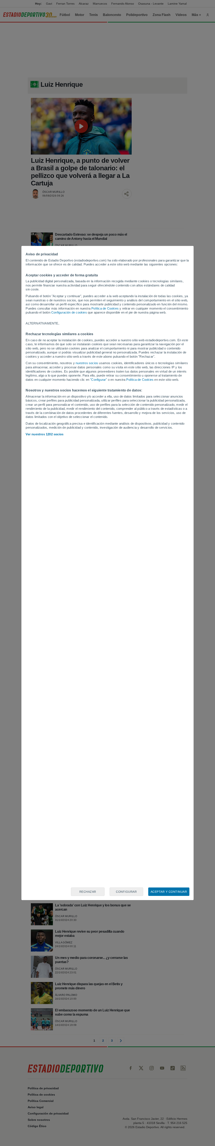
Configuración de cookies (69, 312)
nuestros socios (87, 363)
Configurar (126, 891)
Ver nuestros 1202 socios (44, 434)
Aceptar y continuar (169, 891)
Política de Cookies (105, 308)
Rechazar (87, 891)
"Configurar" (98, 379)
